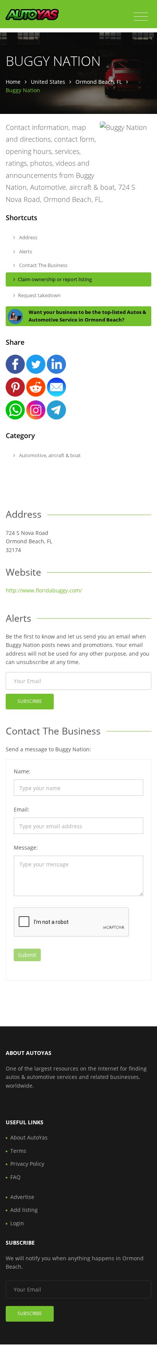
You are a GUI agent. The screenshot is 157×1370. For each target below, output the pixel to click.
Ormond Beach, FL (98, 81)
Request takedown (39, 295)
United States (48, 81)
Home (13, 81)
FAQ (15, 1177)
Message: (26, 847)
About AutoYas (29, 1137)
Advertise (22, 1196)
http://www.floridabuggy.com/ (44, 590)
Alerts (25, 251)
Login (17, 1223)
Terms (18, 1150)
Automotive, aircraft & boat (49, 455)
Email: (21, 809)
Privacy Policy (27, 1163)
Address (27, 237)
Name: (22, 771)
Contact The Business (42, 265)
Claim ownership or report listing (55, 279)
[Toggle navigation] (141, 17)
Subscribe (30, 701)
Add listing (24, 1209)
